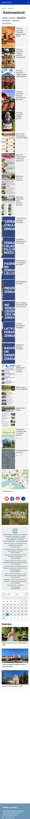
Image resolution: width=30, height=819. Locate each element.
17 (3, 611)
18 (7, 611)
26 (11, 614)
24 (3, 614)
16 (25, 608)
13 (15, 608)
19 (11, 611)
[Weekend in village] (15, 514)
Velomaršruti (6, 20)
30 (15, 601)
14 (18, 608)
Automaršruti (21, 18)
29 (11, 601)
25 (7, 614)
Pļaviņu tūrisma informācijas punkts (15, 555)
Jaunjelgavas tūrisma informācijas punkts (15, 549)
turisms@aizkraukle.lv (11, 815)
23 (25, 611)
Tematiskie (15, 20)
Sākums (3, 8)
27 (3, 601)
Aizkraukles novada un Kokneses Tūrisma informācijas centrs (15, 536)
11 (7, 608)
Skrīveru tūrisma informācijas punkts (15, 560)
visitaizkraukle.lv (6, 2)
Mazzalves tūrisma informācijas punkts (15, 579)
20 (15, 611)
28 (7, 601)
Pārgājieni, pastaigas (8, 18)
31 (18, 601)
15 (22, 608)
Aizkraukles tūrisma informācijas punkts (15, 543)
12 (11, 608)
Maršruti (10, 8)
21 (18, 611)
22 (22, 611)
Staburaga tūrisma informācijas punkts (15, 566)
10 (3, 608)
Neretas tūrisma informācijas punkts (15, 573)
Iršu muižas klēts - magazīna (15, 585)
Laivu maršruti (6, 23)
